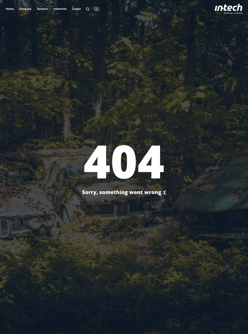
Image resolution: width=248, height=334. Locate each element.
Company (25, 8)
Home (9, 8)
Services (42, 8)
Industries (60, 8)
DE (96, 9)
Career (76, 8)
